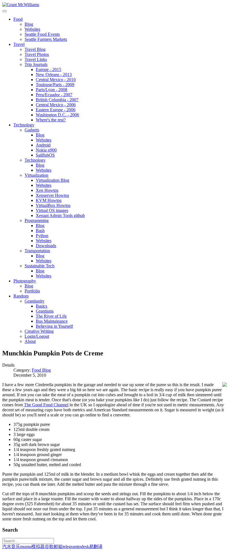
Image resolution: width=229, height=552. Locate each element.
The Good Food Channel (46, 404)
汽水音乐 (11, 546)
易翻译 (95, 546)
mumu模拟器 (32, 546)
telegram (70, 546)
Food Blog (41, 370)
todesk (83, 546)
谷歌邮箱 (54, 546)
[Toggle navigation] (4, 11)
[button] (18, 19)
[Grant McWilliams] (20, 4)
